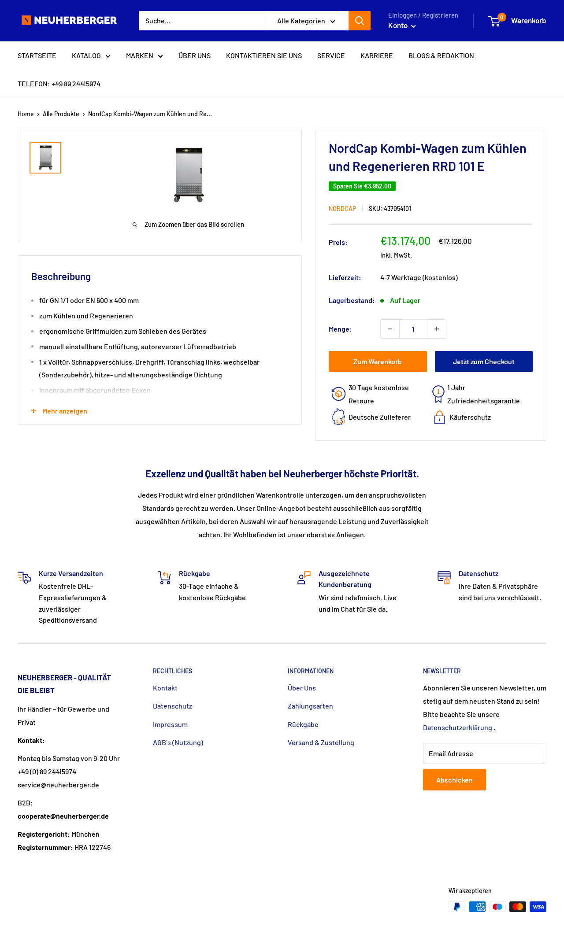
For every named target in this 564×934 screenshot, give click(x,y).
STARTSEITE (37, 55)
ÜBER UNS (194, 55)
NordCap (342, 208)
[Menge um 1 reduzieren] (390, 329)
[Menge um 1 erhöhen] (436, 329)
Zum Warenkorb (377, 361)
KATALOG (86, 55)
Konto (398, 25)
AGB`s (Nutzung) (178, 742)
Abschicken (454, 779)
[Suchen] (360, 20)
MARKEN (139, 55)
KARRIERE (376, 55)
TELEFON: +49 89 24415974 (59, 83)
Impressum (170, 724)
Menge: (340, 329)
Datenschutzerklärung (457, 727)
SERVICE (331, 55)
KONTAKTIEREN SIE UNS (264, 55)
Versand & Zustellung (321, 742)
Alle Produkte (61, 114)
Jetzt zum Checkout (484, 361)
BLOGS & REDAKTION (441, 55)
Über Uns (302, 687)
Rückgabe (303, 724)
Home (26, 114)
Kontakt (165, 687)
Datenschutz (172, 705)
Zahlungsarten (310, 705)
